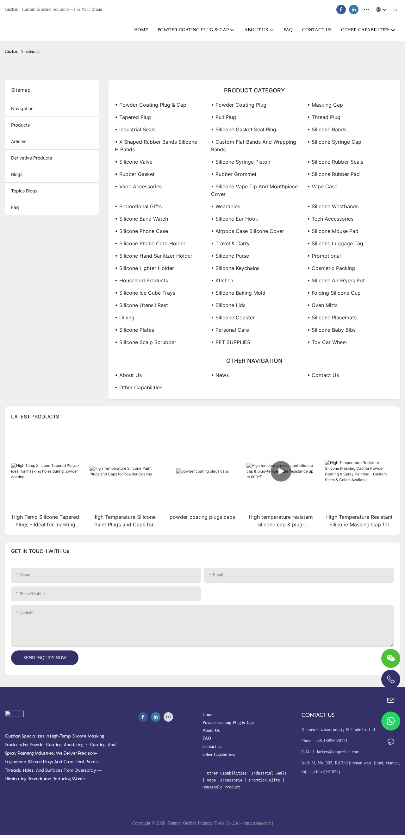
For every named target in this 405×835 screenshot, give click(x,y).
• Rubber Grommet (234, 174)
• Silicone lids (228, 305)
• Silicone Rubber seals (335, 162)
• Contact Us (323, 375)
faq (15, 207)
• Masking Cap (325, 105)
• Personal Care (230, 330)
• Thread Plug (323, 117)
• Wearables (225, 206)
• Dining (124, 317)
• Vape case (322, 186)
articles (18, 141)
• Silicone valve (134, 162)
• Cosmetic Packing (331, 268)
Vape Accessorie (226, 780)
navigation (22, 108)
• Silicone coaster (233, 317)
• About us (128, 375)
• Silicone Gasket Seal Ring (243, 129)
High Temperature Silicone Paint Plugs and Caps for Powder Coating (124, 521)
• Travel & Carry (230, 243)
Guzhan (11, 51)
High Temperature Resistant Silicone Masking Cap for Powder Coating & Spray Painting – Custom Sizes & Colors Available (359, 521)
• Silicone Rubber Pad (333, 174)
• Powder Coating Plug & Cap (150, 105)
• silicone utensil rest (141, 305)
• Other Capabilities (138, 387)
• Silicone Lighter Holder (144, 268)
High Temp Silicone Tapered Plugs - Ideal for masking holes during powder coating (45, 521)
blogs (16, 174)
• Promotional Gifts (138, 206)
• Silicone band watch (141, 219)
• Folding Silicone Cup (334, 293)
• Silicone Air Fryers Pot (336, 280)
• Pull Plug (223, 117)
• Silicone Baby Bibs (331, 330)
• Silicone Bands (326, 129)
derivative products (31, 157)
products (20, 125)
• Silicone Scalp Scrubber (145, 342)
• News (220, 375)
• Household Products (141, 280)
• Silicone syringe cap (334, 142)
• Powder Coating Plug (238, 105)
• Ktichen (222, 280)
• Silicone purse (230, 256)
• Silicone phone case (141, 231)
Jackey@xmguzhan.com (337, 752)
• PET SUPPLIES (230, 342)
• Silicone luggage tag (335, 243)
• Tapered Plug (133, 117)
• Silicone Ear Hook (234, 219)
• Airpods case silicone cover (247, 231)
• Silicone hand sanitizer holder (153, 256)
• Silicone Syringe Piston (240, 162)
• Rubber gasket (135, 174)
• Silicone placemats (332, 317)
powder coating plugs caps (202, 517)
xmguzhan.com (257, 823)
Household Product (221, 787)
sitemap (33, 51)
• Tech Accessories (330, 219)
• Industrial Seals (135, 129)
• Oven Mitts (322, 305)
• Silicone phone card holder (150, 243)
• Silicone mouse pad (332, 231)
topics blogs (24, 190)
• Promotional (324, 256)
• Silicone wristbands (332, 206)
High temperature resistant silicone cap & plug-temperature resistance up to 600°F (281, 521)
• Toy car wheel (327, 342)
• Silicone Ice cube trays (145, 293)
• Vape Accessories (138, 186)
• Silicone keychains (235, 268)
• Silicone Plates (134, 330)
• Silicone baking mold (238, 293)
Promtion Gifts (264, 780)
